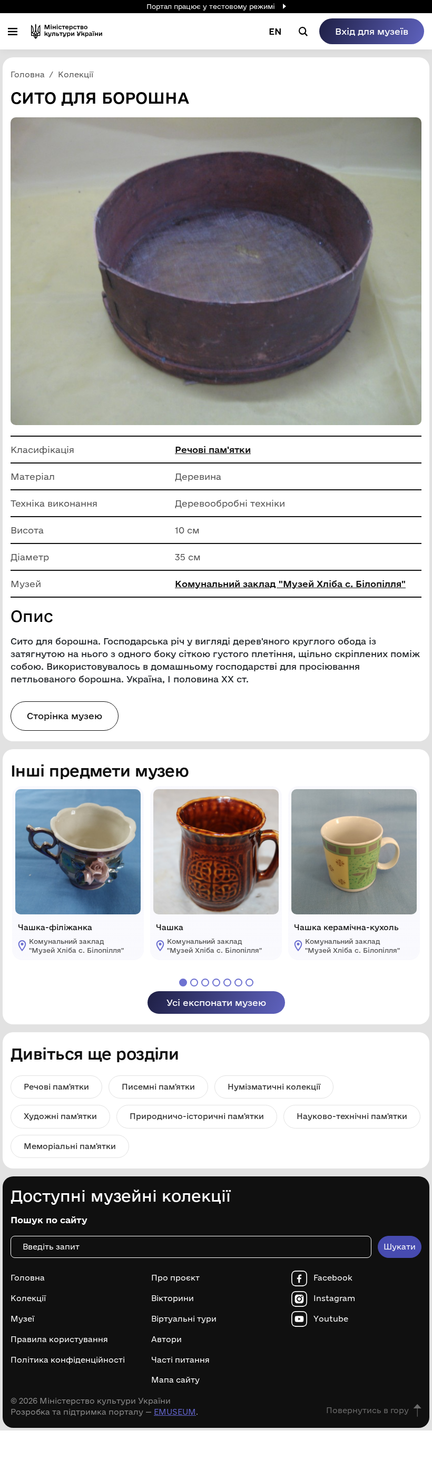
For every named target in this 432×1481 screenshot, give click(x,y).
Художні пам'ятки (60, 1116)
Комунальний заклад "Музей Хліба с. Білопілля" (290, 584)
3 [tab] (205, 982)
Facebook (332, 1278)
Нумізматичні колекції (274, 1086)
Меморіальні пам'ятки (70, 1146)
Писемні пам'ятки (158, 1086)
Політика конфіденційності (68, 1360)
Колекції (28, 1298)
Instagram (334, 1298)
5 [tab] (227, 982)
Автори (166, 1339)
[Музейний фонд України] (66, 31)
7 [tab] (249, 982)
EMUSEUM (175, 1411)
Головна (28, 1278)
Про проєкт (175, 1278)
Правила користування (59, 1339)
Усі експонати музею (216, 1003)
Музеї (22, 1319)
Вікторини (172, 1298)
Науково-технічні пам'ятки (352, 1116)
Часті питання (180, 1360)
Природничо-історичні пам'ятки (197, 1116)
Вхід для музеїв (371, 31)
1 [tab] (183, 982)
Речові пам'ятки (213, 450)
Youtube (330, 1319)
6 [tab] (238, 982)
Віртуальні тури (184, 1319)
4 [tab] (216, 982)
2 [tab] (194, 982)
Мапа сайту (175, 1380)
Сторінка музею (64, 716)
